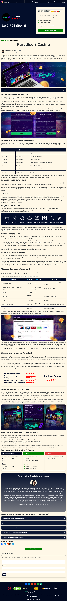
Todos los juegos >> (41, 26)
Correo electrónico (6, 569)
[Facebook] (30, 507)
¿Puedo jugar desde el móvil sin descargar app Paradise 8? (14, 532)
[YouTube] (35, 584)
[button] (63, 1)
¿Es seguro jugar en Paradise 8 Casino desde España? (13, 518)
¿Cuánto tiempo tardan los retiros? (9, 527)
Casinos (7, 40)
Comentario (5, 559)
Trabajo (42, 595)
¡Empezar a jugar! (50, 30)
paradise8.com (15, 456)
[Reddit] (32, 584)
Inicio (2, 40)
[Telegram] (29, 584)
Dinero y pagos (33, 596)
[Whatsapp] (37, 584)
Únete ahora (33, 549)
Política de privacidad (8, 595)
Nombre (4, 565)
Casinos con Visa (22, 276)
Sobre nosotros (48, 595)
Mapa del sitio (29, 595)
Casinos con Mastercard (32, 276)
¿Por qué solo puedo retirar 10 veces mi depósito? (12, 523)
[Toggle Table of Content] (63, 90)
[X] (33, 507)
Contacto (36, 595)
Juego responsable (58, 595)
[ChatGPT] (40, 584)
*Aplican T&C (16, 28)
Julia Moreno (18, 50)
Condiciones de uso (19, 595)
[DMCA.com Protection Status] (17, 589)
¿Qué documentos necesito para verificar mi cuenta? (13, 537)
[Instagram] (36, 507)
